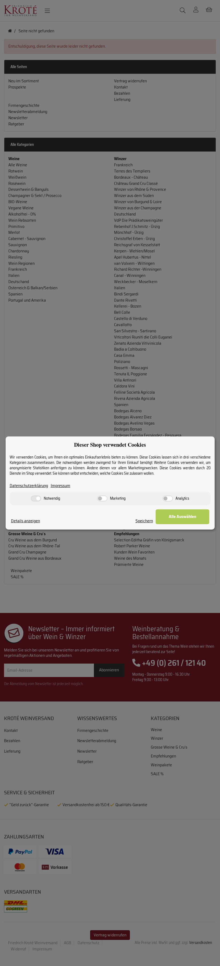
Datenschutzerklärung (29, 486)
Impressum (60, 486)
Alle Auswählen (182, 516)
